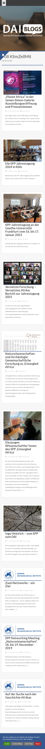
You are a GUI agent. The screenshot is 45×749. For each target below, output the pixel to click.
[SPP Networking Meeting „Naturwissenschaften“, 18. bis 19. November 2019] (22, 630)
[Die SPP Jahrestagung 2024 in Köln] (22, 150)
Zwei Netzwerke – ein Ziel (20, 584)
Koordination (26, 111)
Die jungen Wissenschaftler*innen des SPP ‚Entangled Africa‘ (20, 447)
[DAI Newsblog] (22, 30)
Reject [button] (38, 744)
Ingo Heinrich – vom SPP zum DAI (21, 535)
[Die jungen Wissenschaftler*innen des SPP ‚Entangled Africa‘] (22, 425)
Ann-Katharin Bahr (27, 590)
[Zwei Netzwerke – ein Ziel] (22, 575)
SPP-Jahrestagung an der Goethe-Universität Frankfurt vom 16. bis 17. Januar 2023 (22, 230)
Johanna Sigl (25, 457)
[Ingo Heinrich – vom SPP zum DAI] (22, 518)
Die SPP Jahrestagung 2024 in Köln (20, 165)
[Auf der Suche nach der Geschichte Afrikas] (22, 686)
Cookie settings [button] (17, 744)
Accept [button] (7, 744)
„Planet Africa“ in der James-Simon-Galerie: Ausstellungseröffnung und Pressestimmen (21, 102)
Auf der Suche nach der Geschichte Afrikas (21, 695)
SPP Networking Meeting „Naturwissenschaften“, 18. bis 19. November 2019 (22, 643)
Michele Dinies (21, 371)
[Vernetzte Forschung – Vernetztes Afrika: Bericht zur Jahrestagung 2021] (22, 273)
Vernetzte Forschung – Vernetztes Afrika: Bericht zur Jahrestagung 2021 (22, 292)
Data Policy (29, 744)
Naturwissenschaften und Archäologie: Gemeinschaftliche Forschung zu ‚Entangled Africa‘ (21, 360)
